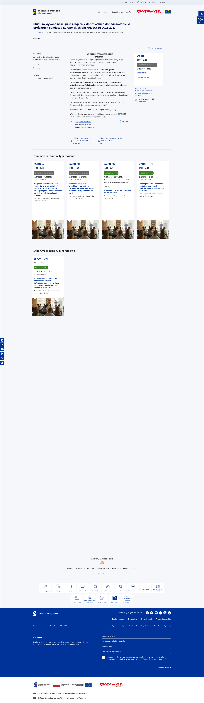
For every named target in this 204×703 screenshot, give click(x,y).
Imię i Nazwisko (108, 636)
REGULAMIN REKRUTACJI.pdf (82, 65)
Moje (124, 2)
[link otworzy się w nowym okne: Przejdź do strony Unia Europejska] (168, 11)
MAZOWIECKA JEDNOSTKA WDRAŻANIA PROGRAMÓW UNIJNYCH (110, 568)
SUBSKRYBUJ (163, 667)
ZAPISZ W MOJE (157, 48)
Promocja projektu (163, 619)
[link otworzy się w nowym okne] (149, 12)
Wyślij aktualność (106, 140)
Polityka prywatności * (159, 659)
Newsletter (132, 619)
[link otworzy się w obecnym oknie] (46, 12)
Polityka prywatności (127, 626)
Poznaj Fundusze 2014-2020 (58, 626)
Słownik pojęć (146, 619)
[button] (201, 13)
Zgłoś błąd (157, 626)
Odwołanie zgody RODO (143, 626)
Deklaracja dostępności (110, 626)
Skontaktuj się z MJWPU (121, 12)
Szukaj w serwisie (148, 2)
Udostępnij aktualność (81, 140)
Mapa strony (167, 626)
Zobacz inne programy (40, 626)
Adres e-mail (108, 647)
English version (118, 619)
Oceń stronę (102, 574)
